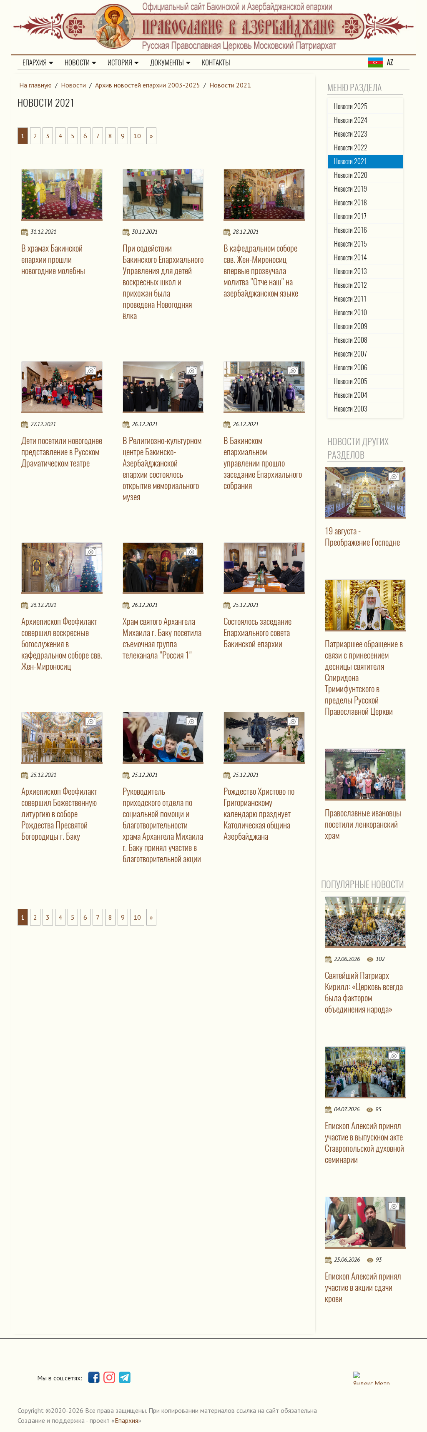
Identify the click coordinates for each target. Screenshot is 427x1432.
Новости (77, 62)
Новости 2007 (350, 353)
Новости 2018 (350, 202)
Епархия (35, 62)
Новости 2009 (350, 326)
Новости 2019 (350, 189)
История (120, 62)
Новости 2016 (350, 230)
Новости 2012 (350, 285)
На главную (35, 85)
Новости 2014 (350, 257)
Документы (167, 62)
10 (137, 136)
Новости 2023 (350, 134)
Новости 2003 (350, 408)
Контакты (216, 62)
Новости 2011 (350, 298)
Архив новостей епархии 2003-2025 (147, 85)
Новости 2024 (350, 120)
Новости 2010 (350, 312)
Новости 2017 (350, 216)
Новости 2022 (350, 147)
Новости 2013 (350, 271)
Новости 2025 (350, 106)
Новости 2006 (350, 367)
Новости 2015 (350, 243)
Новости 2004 (350, 395)
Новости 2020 (350, 175)
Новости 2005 (350, 381)
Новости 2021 (230, 85)
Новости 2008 (350, 340)
